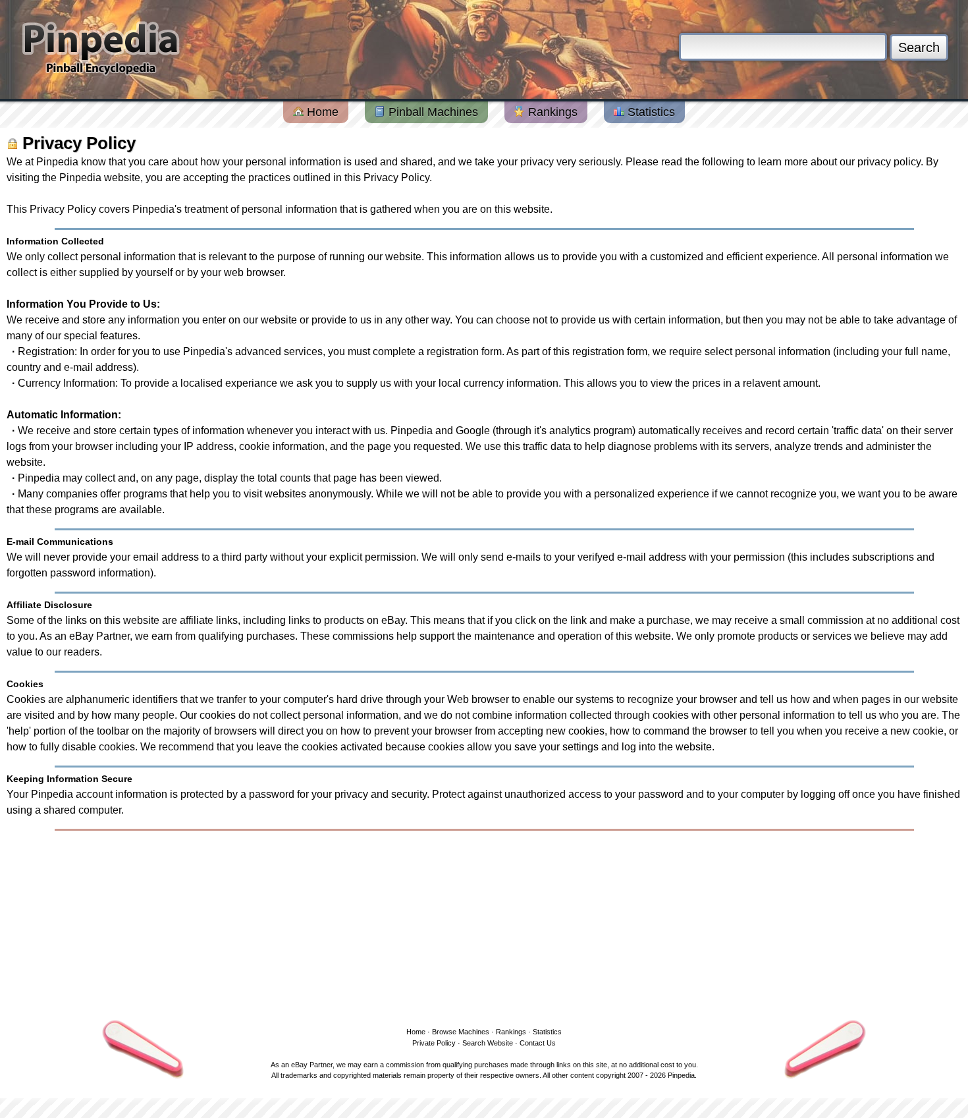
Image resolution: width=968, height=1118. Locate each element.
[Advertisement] (484, 926)
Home (321, 112)
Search (919, 47)
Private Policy (434, 1043)
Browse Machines (460, 1032)
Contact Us (538, 1043)
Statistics (649, 112)
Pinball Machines (431, 112)
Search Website (487, 1043)
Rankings (551, 112)
